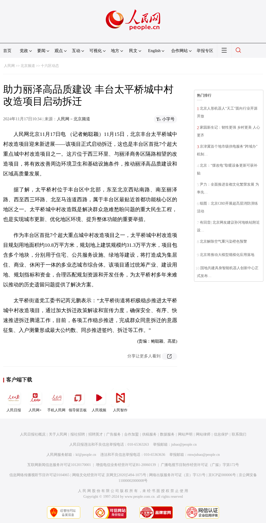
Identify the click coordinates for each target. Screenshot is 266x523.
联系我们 (239, 434)
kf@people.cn (86, 455)
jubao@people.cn (184, 444)
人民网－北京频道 (73, 119)
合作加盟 (131, 434)
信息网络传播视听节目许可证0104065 (39, 475)
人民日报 (13, 410)
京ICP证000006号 (222, 475)
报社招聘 (77, 434)
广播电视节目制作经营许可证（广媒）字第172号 (200, 465)
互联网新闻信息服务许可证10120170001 (59, 465)
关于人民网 (58, 434)
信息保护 (221, 434)
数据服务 (167, 434)
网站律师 (203, 434)
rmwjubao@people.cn (204, 455)
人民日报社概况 (32, 434)
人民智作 (120, 410)
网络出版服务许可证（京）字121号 (177, 475)
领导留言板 (78, 410)
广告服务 (113, 434)
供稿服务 (149, 434)
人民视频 (99, 410)
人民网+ (35, 410)
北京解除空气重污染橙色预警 (223, 241)
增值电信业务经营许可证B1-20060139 (126, 465)
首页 (7, 50)
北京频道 (28, 66)
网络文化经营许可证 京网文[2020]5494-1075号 (109, 475)
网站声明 (185, 434)
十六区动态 (50, 66)
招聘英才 (95, 434)
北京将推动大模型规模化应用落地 (227, 255)
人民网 (9, 66)
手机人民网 (56, 410)
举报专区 (205, 50)
